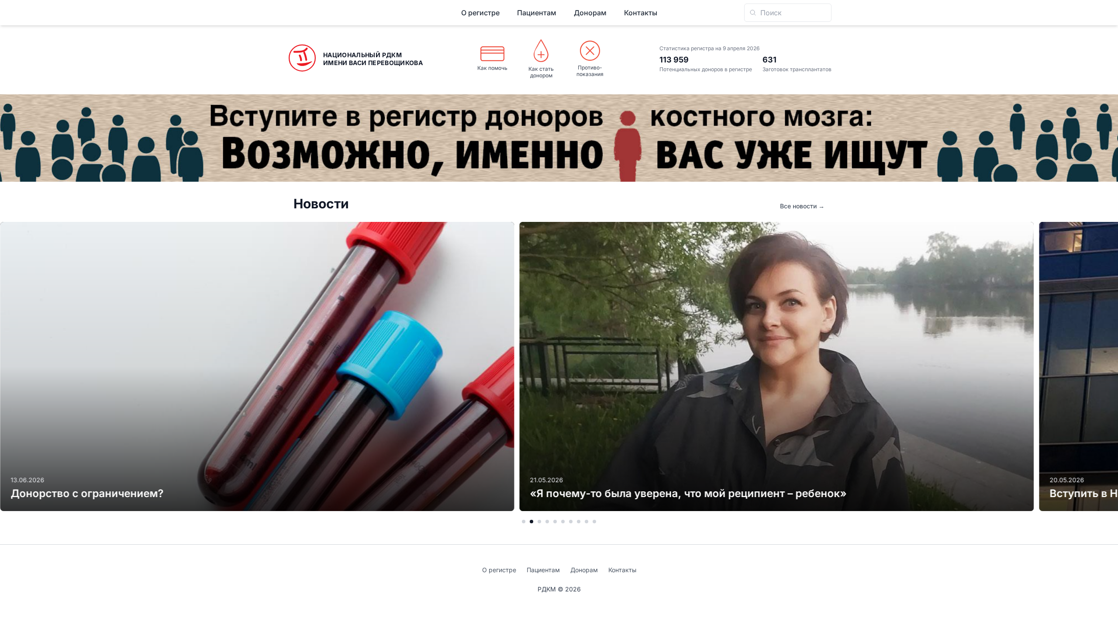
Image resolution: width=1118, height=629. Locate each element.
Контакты (640, 12)
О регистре (480, 12)
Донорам (590, 12)
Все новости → (802, 206)
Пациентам (536, 12)
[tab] (523, 521)
